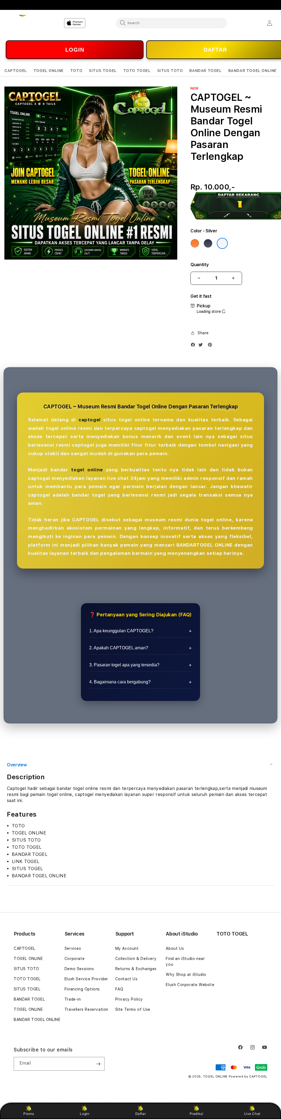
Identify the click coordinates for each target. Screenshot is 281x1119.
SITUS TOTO (26, 969)
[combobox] (171, 23)
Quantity (199, 264)
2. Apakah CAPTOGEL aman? (118, 647)
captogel (89, 419)
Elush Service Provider (86, 979)
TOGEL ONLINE (28, 958)
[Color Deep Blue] (208, 243)
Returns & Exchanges (136, 969)
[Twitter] (202, 346)
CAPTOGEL (24, 948)
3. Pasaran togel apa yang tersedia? (124, 665)
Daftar (140, 1114)
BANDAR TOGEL (29, 999)
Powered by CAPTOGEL (248, 1076)
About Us (175, 948)
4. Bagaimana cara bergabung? (120, 682)
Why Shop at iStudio (186, 974)
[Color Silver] (222, 243)
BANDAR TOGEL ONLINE (37, 1019)
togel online (87, 469)
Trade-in (72, 999)
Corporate (74, 958)
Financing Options (82, 989)
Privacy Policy (129, 999)
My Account (127, 948)
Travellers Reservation (86, 1009)
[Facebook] (194, 346)
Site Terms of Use (132, 1009)
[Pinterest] (211, 346)
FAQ (119, 989)
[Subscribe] (98, 1064)
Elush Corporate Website (190, 984)
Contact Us (126, 979)
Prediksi (196, 1114)
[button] (15, 70)
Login (84, 1114)
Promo (28, 1114)
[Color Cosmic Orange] (194, 243)
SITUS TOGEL (27, 989)
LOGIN (74, 50)
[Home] (23, 23)
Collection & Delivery (136, 958)
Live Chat (252, 1114)
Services (72, 948)
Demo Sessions (79, 969)
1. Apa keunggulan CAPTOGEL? (121, 630)
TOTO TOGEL (27, 979)
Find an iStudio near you (185, 961)
